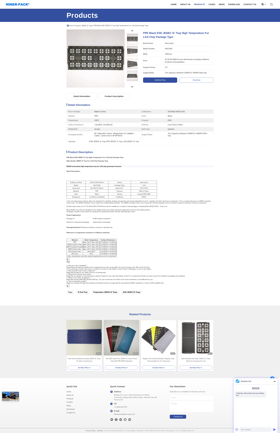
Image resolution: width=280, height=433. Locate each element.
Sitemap (100, 430)
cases (211, 4)
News (68, 406)
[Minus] (274, 381)
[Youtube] (120, 420)
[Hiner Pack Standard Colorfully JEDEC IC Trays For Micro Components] (84, 338)
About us (70, 395)
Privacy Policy (90, 430)
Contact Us (70, 413)
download (234, 4)
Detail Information (82, 96)
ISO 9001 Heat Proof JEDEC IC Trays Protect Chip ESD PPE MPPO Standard (121, 360)
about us (185, 4)
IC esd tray (82, 292)
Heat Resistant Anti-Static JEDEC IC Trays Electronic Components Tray (195, 360)
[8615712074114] (125, 420)
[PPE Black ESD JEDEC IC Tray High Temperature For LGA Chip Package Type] (95, 58)
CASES (69, 402)
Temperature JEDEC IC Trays (105, 292)
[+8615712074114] (129, 420)
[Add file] (236, 429)
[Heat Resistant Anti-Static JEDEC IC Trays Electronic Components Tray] (196, 338)
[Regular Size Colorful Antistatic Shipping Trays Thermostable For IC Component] (158, 338)
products (199, 4)
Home (174, 4)
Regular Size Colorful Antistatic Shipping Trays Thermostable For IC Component (159, 360)
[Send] (274, 429)
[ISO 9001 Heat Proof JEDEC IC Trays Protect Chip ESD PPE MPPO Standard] (121, 338)
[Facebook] (116, 420)
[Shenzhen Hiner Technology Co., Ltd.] (18, 4)
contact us (249, 4)
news (222, 4)
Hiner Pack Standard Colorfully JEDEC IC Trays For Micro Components (84, 360)
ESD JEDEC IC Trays (131, 292)
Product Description (114, 96)
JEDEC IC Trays (87, 25)
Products (77, 25)
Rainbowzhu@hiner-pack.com (124, 414)
